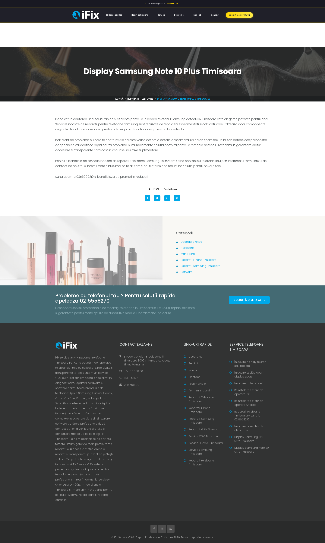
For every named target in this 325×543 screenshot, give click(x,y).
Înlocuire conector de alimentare (248, 428)
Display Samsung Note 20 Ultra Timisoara (251, 450)
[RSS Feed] (171, 529)
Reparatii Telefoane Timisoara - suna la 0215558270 (247, 415)
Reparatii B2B (115, 15)
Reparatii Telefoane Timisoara (201, 399)
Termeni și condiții (201, 390)
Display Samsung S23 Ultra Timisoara (248, 439)
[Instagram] (162, 529)
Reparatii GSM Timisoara (205, 429)
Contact (215, 15)
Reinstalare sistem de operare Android (248, 403)
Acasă (119, 98)
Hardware (187, 248)
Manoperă (188, 254)
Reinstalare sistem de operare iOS (248, 392)
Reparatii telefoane (140, 98)
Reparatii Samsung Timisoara (200, 266)
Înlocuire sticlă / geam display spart (249, 374)
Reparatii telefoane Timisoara (201, 462)
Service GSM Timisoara (204, 436)
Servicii (161, 15)
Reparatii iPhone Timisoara (198, 260)
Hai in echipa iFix (139, 15)
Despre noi (179, 15)
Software (186, 272)
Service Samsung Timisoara (200, 452)
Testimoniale (197, 384)
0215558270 (131, 378)
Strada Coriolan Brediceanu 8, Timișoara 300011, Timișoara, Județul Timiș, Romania (147, 360)
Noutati (197, 15)
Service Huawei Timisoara (206, 443)
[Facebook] (153, 529)
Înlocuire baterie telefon (250, 383)
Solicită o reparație (239, 15)
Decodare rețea (191, 242)
